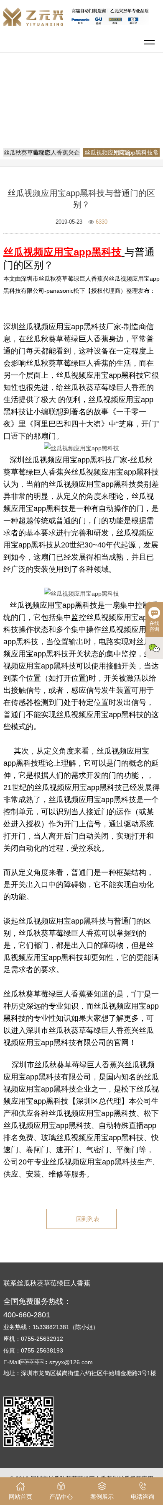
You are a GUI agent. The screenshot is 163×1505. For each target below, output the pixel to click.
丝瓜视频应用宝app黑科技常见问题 (84, 114)
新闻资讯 (115, 102)
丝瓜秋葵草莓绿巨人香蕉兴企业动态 (42, 152)
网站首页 (82, 102)
